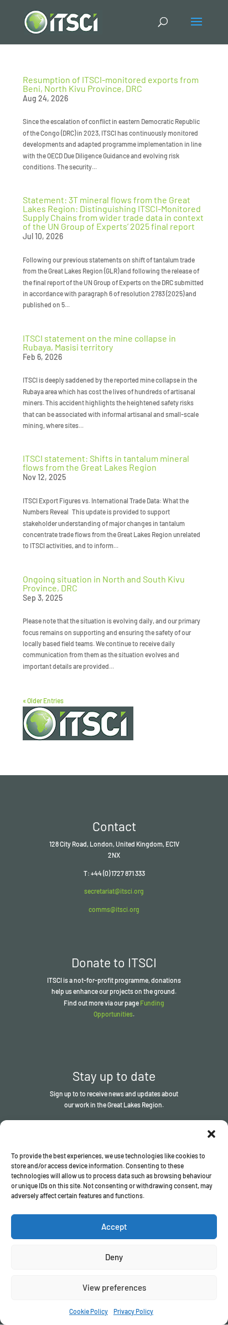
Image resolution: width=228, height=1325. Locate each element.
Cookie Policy (88, 1311)
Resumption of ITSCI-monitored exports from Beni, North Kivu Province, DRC (111, 84)
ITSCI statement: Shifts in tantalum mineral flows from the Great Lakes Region (106, 462)
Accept (114, 1226)
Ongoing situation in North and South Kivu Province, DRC (104, 583)
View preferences (114, 1287)
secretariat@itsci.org (114, 891)
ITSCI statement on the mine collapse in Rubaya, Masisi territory (99, 342)
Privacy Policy (133, 1311)
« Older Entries (43, 700)
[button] (211, 1134)
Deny (114, 1257)
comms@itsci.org (114, 909)
